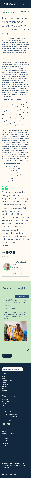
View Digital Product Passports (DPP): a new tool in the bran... (15, 297)
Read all (5, 356)
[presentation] (27, 349)
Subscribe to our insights (11, 369)
